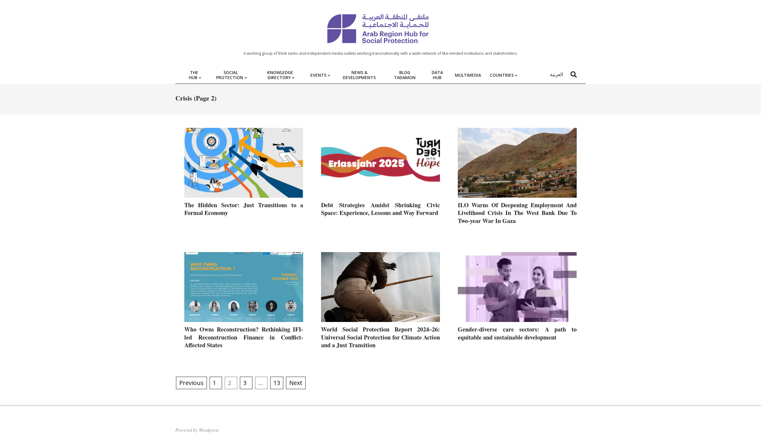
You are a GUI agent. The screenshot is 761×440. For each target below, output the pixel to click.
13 (276, 383)
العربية (556, 74)
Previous (191, 383)
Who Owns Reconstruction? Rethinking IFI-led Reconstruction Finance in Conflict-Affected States (243, 337)
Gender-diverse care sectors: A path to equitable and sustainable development (517, 333)
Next (295, 383)
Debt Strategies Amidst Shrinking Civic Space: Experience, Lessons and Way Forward (380, 209)
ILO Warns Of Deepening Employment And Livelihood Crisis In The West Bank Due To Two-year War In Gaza (517, 213)
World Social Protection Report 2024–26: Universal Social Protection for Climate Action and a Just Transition (380, 337)
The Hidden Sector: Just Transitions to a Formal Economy (243, 209)
